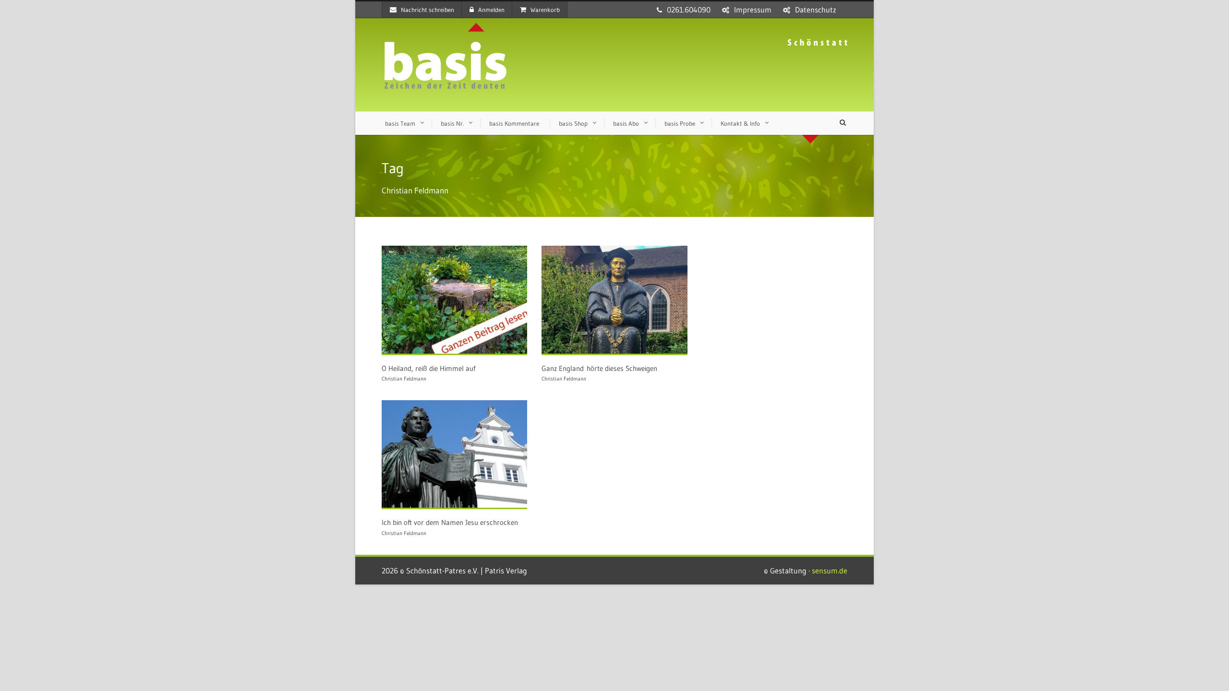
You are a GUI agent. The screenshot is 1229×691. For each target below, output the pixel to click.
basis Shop (573, 123)
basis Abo (626, 123)
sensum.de (829, 570)
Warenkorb (545, 9)
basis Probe (679, 123)
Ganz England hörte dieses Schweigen (599, 368)
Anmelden (491, 9)
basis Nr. (452, 123)
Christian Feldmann (404, 378)
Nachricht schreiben (427, 9)
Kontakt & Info (740, 123)
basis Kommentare (514, 123)
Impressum (752, 9)
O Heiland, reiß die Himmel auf (428, 368)
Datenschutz (815, 9)
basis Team (400, 123)
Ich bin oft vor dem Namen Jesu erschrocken (450, 522)
